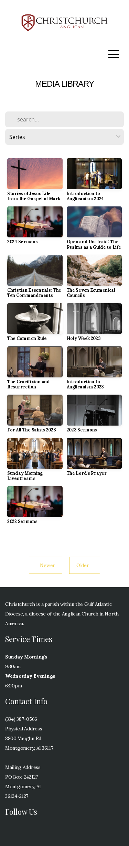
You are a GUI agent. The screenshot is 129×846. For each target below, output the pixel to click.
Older (84, 565)
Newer (45, 565)
